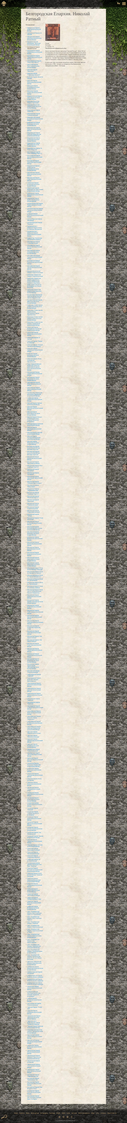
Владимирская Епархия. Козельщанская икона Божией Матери (33, 139)
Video (63, 1113)
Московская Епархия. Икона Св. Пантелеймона (35, 583)
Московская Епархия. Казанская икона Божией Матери (34, 596)
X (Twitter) (67, 1117)
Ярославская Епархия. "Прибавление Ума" (33, 1079)
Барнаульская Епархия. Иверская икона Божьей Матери (34, 29)
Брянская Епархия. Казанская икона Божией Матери (34, 82)
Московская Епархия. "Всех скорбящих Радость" (34, 466)
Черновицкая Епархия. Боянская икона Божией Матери (34, 1071)
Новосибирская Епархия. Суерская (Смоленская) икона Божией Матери (34, 728)
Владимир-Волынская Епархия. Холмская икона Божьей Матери (34, 106)
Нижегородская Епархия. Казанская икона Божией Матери (34, 685)
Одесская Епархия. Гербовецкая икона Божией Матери (35, 740)
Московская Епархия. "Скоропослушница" (33, 507)
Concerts (22, 1113)
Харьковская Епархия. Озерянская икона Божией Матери (34, 1036)
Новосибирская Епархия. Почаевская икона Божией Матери (34, 723)
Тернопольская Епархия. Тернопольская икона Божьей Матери (34, 1017)
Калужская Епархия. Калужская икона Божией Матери (34, 334)
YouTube (71, 1117)
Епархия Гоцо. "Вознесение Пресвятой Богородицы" (34, 238)
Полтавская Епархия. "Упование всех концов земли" (33, 789)
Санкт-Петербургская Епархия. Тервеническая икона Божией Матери (34, 946)
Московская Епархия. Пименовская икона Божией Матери (35, 622)
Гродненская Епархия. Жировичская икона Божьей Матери (35, 194)
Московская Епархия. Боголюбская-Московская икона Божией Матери (34, 528)
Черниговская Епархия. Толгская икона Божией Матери (33, 1066)
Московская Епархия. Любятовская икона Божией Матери (35, 612)
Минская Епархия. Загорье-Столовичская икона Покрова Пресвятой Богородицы (34, 419)
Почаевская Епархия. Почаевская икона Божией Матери (34, 804)
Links (97, 1113)
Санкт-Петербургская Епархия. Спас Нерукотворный (33, 941)
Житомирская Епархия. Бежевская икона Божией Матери (34, 247)
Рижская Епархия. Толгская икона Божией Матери (34, 845)
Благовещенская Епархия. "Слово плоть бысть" (34, 61)
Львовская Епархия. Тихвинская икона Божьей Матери (34, 399)
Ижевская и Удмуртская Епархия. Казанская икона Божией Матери (34, 291)
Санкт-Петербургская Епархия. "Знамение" (33, 922)
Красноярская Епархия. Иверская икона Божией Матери (34, 384)
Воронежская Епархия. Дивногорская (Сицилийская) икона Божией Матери (33, 168)
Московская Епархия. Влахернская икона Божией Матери (34, 538)
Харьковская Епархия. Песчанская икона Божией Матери (34, 1041)
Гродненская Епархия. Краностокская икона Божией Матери (33, 200)
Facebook (59, 1117)
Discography (44, 1113)
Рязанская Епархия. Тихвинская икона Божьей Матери (34, 885)
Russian (118, 3)
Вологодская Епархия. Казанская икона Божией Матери (34, 162)
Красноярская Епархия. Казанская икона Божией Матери (34, 389)
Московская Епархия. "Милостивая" (33, 486)
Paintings (52, 1113)
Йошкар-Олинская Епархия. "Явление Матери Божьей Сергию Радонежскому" (34, 296)
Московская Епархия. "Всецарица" (33, 469)
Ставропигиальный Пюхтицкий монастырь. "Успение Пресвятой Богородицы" (34, 994)
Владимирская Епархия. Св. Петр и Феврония (34, 149)
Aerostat (74, 1113)
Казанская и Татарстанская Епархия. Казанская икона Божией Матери (34, 318)
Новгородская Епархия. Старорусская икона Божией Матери (35, 707)
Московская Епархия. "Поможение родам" (33, 504)
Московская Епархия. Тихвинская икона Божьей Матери (34, 650)
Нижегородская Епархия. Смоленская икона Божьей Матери (34, 695)
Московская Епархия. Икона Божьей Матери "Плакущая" (35, 568)
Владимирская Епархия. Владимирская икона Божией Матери (33, 124)
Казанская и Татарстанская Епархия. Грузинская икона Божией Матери (34, 306)
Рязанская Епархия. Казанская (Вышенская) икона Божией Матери (33, 880)
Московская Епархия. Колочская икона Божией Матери (34, 607)
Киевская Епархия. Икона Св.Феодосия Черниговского (34, 360)
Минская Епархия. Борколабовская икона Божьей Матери (33, 413)
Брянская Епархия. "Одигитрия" (32, 70)
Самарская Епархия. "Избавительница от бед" (34, 898)
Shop (92, 1113)
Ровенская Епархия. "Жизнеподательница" (33, 852)
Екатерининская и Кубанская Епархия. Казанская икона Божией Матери (34, 234)
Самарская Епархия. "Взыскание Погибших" (33, 894)
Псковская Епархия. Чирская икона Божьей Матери (35, 836)
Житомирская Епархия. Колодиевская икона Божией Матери (33, 252)
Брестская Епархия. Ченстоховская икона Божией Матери (33, 66)
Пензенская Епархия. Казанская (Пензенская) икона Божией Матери (34, 765)
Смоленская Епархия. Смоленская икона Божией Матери (34, 988)
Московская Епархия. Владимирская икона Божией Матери (33, 533)
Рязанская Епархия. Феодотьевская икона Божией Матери (33, 890)
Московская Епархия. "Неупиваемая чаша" (33, 489)
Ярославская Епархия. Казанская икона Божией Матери (34, 1083)
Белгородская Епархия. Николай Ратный (33, 47)
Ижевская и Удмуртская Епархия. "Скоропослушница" (35, 275)
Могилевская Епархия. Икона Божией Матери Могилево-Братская (33, 448)
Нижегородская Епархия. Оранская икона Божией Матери (34, 690)
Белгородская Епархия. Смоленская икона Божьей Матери (34, 52)
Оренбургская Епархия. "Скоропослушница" (33, 750)
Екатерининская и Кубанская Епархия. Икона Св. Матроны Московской (34, 228)
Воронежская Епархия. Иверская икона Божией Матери (34, 174)
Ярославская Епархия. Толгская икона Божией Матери (33, 1092)
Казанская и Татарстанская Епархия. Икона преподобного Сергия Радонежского (34, 312)
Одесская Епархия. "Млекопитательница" (33, 736)
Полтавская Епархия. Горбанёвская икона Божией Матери (35, 794)
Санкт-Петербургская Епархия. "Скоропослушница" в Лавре (35, 930)
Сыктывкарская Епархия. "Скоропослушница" (34, 1004)
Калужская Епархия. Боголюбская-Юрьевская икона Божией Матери (34, 329)
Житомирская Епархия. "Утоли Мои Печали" (33, 242)
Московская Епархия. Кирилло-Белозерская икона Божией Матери (35, 601)
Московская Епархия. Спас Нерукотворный (34, 637)
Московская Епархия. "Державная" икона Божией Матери (35, 478)
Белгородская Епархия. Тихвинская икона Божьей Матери (34, 57)
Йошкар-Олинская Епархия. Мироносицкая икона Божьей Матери (34, 301)
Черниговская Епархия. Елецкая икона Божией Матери (33, 1052)
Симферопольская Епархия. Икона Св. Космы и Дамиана (35, 976)
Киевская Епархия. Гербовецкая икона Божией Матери (35, 350)
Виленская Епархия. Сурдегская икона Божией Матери (34, 92)
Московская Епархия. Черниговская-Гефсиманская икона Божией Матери (33, 666)
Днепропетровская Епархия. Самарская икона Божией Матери (35, 205)
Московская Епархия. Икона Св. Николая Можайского (35, 576)
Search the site (111, 1113)
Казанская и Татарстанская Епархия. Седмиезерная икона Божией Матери (34, 323)
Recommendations (84, 1113)
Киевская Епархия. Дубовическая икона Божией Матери (33, 355)
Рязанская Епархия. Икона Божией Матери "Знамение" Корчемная (35, 875)
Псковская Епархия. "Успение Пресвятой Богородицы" (33, 813)
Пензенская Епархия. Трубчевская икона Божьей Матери (35, 775)
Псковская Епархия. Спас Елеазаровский (34, 833)
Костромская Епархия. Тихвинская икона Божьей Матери (34, 373)
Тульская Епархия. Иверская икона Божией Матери (35, 1026)
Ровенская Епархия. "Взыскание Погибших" (33, 849)
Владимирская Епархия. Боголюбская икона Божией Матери (35, 119)
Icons (68, 1113)
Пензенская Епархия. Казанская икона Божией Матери (34, 770)
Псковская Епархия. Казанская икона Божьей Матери (34, 818)
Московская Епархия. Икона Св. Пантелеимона (35, 579)
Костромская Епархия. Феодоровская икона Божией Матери (33, 379)
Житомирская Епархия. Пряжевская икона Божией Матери (34, 262)
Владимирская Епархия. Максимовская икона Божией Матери (33, 144)
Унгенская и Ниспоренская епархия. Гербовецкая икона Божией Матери (35, 1031)
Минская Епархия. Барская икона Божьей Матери (34, 403)
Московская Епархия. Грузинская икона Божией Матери (34, 458)
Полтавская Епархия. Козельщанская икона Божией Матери (33, 799)
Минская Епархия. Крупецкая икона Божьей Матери (34, 429)
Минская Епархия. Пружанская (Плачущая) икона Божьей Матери (33, 437)
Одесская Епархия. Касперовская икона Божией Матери (33, 745)
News (27, 1113)
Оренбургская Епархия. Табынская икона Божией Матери (34, 754)
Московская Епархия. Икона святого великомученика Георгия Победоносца (35, 591)
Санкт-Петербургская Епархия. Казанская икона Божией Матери (34, 936)
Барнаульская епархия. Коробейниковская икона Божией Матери (34, 38)
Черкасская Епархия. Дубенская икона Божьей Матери (34, 1047)
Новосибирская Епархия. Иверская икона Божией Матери (34, 712)
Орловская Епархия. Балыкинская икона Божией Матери (35, 759)
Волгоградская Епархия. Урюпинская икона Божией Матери (34, 157)
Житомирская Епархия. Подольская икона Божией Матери (34, 257)
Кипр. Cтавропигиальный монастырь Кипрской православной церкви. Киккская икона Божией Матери (34, 367)
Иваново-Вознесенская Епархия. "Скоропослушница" (35, 271)
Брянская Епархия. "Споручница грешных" (33, 74)
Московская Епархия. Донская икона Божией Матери (33, 549)
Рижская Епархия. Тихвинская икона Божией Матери (34, 841)
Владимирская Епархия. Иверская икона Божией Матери (34, 129)
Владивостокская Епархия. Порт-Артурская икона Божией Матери (34, 97)
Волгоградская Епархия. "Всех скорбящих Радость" (34, 152)
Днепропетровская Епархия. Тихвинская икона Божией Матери (35, 210)
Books (58, 1113)
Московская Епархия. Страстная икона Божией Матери (34, 645)
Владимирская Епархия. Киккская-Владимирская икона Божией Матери (34, 134)
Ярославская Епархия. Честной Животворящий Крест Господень (34, 1097)
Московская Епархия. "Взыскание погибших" (33, 462)
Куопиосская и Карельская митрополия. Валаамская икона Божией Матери (34, 394)
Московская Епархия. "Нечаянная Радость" (33, 493)
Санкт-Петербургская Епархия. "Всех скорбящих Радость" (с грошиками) (34, 913)
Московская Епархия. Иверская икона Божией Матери (34, 554)
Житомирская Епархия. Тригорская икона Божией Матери (34, 267)
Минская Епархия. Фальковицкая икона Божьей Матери (33, 443)
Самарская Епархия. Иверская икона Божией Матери (34, 903)
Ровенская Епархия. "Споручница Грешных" (33, 856)
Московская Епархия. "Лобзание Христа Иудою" (34, 482)
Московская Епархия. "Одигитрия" (33, 500)
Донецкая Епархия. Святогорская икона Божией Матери (35, 215)
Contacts (103, 1113)
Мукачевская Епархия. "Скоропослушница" (33, 671)
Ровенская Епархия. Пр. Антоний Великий (33, 860)
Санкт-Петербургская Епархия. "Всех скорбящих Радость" (34, 918)
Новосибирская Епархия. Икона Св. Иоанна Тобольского (34, 718)
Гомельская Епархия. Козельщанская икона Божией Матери (33, 184)
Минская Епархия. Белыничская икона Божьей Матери (35, 408)
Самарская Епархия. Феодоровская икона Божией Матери (33, 908)
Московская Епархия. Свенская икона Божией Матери (34, 632)
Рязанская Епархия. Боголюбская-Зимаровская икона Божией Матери (34, 870)
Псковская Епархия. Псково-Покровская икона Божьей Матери (34, 829)
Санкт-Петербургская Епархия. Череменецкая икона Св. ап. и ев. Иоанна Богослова (34, 957)
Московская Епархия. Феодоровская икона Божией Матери (33, 660)
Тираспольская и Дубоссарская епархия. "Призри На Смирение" (33, 1022)
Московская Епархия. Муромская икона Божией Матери (34, 617)
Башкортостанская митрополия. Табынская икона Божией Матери (33, 43)
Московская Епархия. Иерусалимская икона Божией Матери (33, 559)
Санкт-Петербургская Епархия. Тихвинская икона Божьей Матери (34, 951)
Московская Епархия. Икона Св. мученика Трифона (35, 586)
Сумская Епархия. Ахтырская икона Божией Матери (34, 1000)
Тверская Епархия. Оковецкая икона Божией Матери (34, 1012)
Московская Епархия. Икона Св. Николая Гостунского (35, 572)
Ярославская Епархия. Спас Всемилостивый (34, 1087)
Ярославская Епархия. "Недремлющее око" (33, 1075)
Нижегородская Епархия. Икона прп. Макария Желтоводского (34, 679)
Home (16, 1113)
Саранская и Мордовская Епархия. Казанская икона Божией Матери (34, 963)
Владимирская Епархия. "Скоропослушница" (33, 114)
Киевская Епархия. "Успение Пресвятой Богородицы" (35, 345)
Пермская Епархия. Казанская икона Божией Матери (34, 784)
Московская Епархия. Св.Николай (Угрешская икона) (33, 627)
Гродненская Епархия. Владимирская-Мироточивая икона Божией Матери (35, 189)
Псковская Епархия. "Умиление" (32, 809)
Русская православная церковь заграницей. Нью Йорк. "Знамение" (34, 864)
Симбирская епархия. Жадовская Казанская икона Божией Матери (35, 968)
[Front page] (4, 3)
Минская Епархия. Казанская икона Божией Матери (35, 424)
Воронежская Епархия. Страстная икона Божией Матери (34, 179)
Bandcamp (63, 1117)
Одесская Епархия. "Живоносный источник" (34, 732)
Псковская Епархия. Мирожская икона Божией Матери (34, 823)
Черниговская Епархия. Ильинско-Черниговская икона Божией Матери (34, 1057)
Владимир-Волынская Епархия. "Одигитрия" (33, 102)
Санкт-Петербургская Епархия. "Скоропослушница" (35, 926)
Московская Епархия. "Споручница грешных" (33, 511)
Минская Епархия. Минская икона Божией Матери (34, 433)
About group (35, 1113)
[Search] (4, 1117)
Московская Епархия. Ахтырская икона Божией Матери (34, 523)
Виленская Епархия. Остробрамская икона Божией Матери (33, 87)
